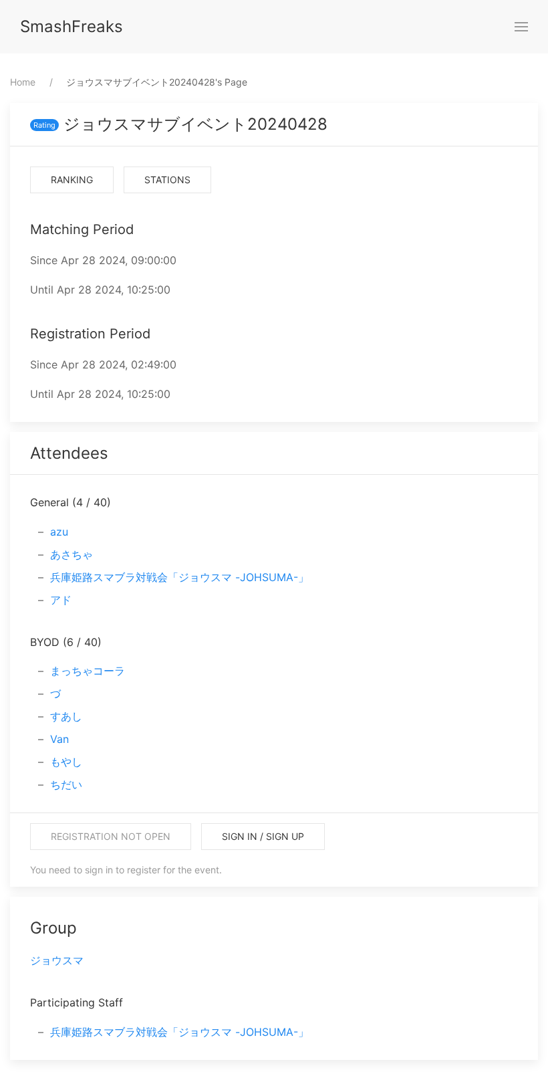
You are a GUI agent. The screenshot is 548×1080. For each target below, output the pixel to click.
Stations (167, 179)
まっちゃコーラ (87, 670)
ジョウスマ (57, 960)
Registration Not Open (110, 836)
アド (61, 600)
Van (59, 739)
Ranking (72, 179)
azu (59, 531)
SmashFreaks (71, 26)
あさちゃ (71, 554)
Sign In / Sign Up (263, 836)
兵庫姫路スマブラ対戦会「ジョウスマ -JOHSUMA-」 (179, 577)
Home (22, 82)
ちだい (66, 784)
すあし (66, 716)
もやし (66, 761)
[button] (521, 26)
